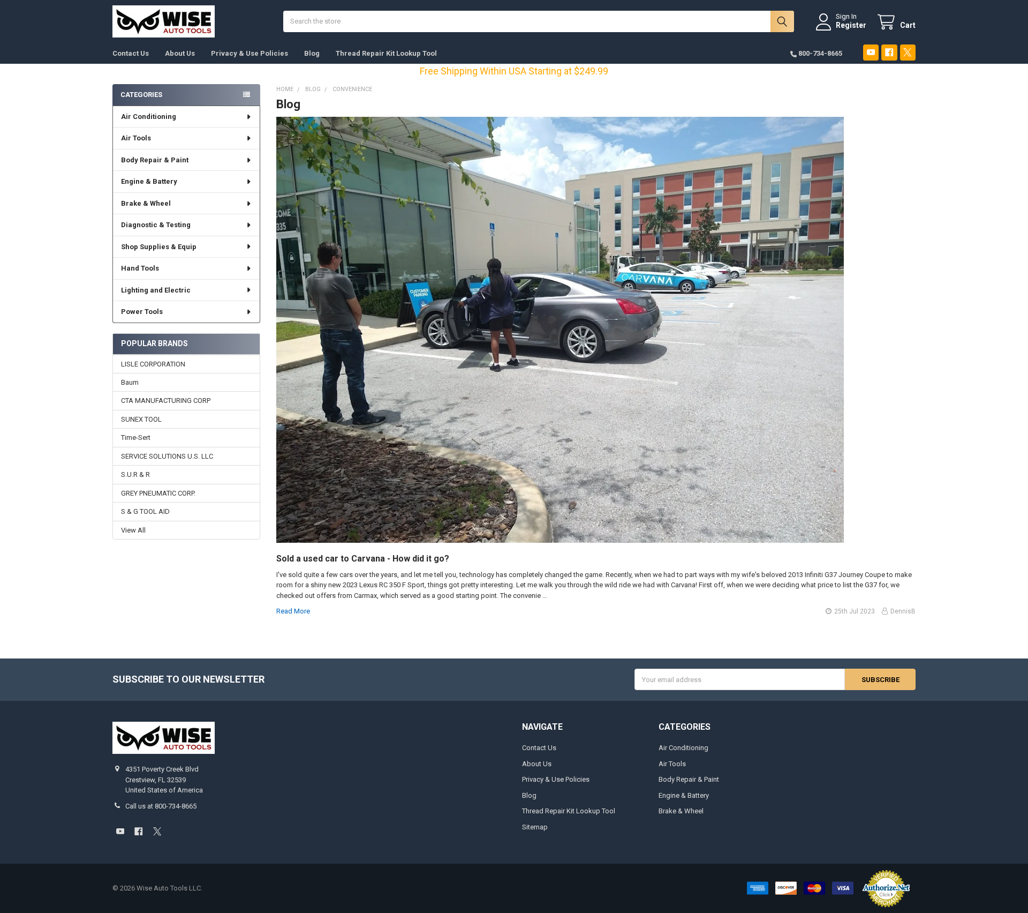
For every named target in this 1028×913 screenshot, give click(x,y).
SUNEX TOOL (141, 419)
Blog (312, 53)
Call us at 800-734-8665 (160, 806)
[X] (908, 52)
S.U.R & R (135, 474)
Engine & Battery (149, 181)
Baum (130, 382)
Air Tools (136, 138)
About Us (180, 53)
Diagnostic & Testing (156, 225)
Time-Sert (135, 437)
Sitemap (535, 827)
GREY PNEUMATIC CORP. (158, 493)
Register (851, 25)
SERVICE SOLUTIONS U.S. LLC (167, 456)
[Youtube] (871, 52)
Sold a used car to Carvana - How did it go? (362, 558)
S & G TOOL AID (145, 511)
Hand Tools (140, 268)
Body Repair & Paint (154, 160)
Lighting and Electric (156, 290)
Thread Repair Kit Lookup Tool (386, 53)
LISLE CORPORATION (153, 364)
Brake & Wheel (146, 203)
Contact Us (130, 53)
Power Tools (142, 312)
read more (293, 611)
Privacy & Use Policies (249, 53)
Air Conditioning (148, 117)
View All (133, 530)
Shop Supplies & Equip (158, 247)
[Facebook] (889, 52)
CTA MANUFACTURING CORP (165, 400)
